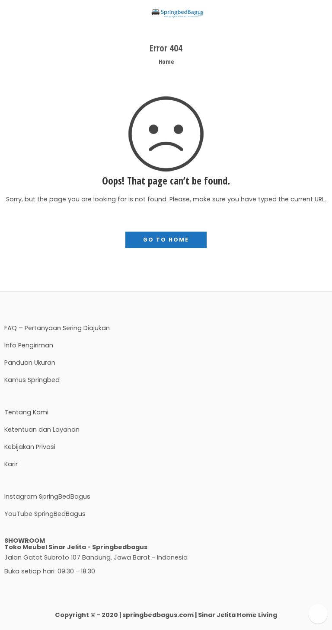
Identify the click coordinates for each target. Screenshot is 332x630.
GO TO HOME (166, 239)
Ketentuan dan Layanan (42, 429)
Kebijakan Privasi (29, 446)
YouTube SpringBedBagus (45, 513)
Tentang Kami (26, 412)
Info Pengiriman (28, 345)
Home (166, 61)
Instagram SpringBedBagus (47, 496)
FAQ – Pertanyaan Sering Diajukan (57, 328)
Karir (11, 464)
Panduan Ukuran (29, 362)
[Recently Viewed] (318, 614)
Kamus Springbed (32, 379)
